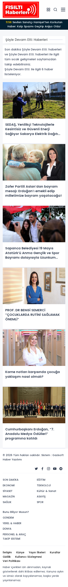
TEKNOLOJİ (44, 485)
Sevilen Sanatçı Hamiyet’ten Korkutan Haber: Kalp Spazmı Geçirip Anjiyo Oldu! (34, 24)
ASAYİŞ (41, 496)
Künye (20, 552)
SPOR (40, 502)
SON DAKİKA (10, 480)
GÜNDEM (8, 517)
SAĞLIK (7, 502)
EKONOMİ (9, 485)
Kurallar (55, 552)
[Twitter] (36, 469)
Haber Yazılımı (12, 459)
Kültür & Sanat (46, 491)
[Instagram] (48, 469)
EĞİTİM (41, 480)
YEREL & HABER (12, 523)
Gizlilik (7, 557)
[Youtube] (55, 469)
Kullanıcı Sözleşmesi (28, 557)
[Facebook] (42, 469)
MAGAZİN (9, 496)
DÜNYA (7, 529)
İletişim (7, 552)
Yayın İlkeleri (37, 552)
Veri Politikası (11, 561)
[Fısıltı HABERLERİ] (21, 9)
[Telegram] (61, 469)
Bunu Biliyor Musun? (16, 512)
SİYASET (8, 491)
